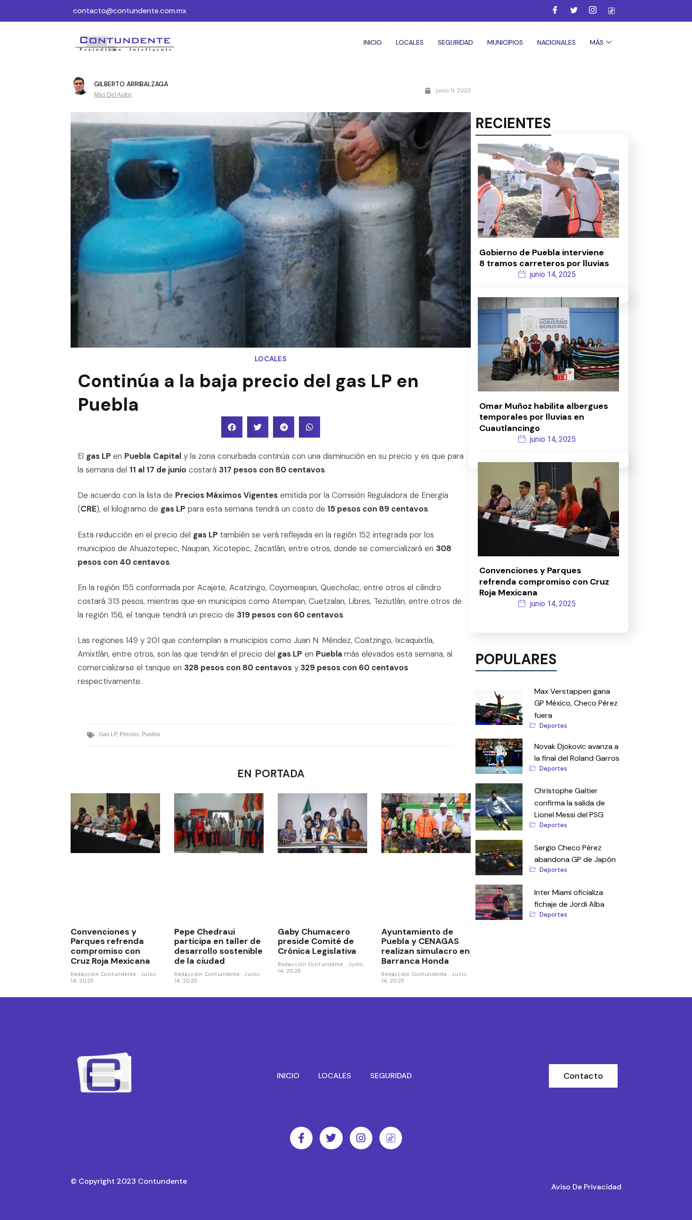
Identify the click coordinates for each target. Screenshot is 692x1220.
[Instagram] (593, 11)
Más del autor (113, 95)
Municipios (505, 42)
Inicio (372, 42)
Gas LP (108, 734)
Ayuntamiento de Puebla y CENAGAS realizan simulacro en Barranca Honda (425, 946)
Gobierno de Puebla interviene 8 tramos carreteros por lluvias (544, 258)
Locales (410, 42)
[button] (231, 427)
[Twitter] (574, 11)
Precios (129, 734)
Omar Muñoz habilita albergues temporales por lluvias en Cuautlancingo (543, 417)
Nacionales (556, 42)
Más (596, 42)
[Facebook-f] (301, 1138)
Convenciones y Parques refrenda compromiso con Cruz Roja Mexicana (110, 946)
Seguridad (455, 42)
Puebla (151, 734)
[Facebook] (555, 11)
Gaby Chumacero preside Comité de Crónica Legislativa (317, 941)
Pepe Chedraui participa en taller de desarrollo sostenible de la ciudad (218, 946)
